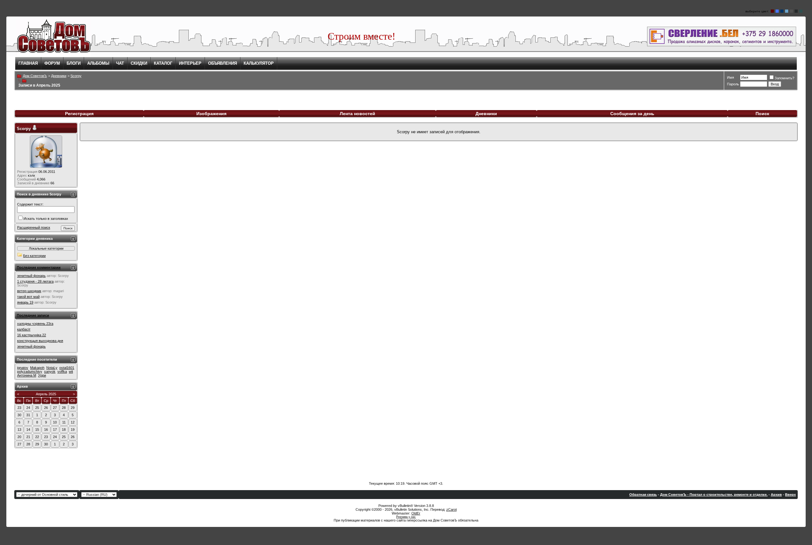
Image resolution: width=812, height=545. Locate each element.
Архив (776, 494)
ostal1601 (66, 368)
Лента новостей (357, 113)
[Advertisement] (406, 462)
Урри (42, 375)
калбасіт (23, 329)
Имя (730, 77)
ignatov (22, 368)
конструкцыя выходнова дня (40, 341)
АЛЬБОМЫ (98, 63)
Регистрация (79, 113)
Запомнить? (784, 78)
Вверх (790, 494)
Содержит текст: (30, 204)
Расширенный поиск (33, 227)
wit (71, 371)
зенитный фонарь (31, 276)
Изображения (211, 113)
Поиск (762, 113)
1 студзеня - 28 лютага (35, 281)
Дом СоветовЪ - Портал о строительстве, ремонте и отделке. (714, 494)
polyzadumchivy (29, 371)
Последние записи (33, 315)
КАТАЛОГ (163, 63)
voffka (62, 371)
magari (58, 291)
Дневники (486, 113)
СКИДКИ (139, 63)
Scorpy (24, 128)
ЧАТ (120, 63)
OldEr (415, 513)
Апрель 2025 (46, 394)
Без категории (34, 256)
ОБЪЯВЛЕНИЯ (222, 63)
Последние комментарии (39, 267)
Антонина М (26, 375)
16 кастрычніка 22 (31, 335)
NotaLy (51, 368)
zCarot (451, 509)
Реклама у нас (406, 516)
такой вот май (28, 297)
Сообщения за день (632, 113)
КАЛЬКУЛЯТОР (259, 63)
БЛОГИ (74, 63)
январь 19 (25, 302)
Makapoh (37, 368)
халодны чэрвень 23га (35, 323)
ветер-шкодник (29, 291)
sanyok (50, 371)
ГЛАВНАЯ (28, 63)
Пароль (733, 84)
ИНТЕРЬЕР (190, 63)
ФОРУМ (52, 63)
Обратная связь (643, 494)
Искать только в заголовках (45, 218)
